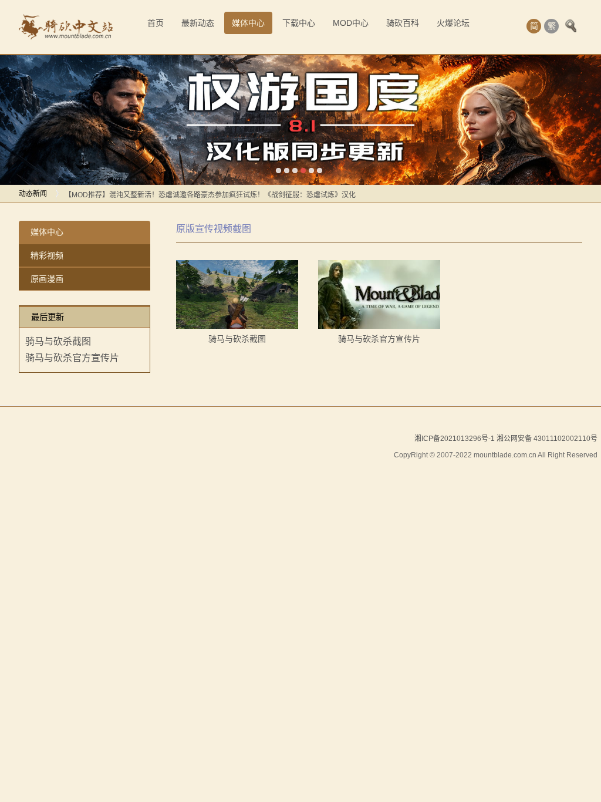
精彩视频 (47, 255)
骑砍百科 (402, 23)
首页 (155, 23)
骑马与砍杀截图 (58, 341)
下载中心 (298, 23)
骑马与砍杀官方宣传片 (72, 358)
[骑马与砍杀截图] (237, 294)
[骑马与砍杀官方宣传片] (379, 294)
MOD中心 (351, 23)
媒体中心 (248, 23)
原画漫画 (47, 279)
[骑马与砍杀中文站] (66, 27)
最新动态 (197, 23)
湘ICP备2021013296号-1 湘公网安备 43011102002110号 (505, 438)
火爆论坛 (453, 23)
